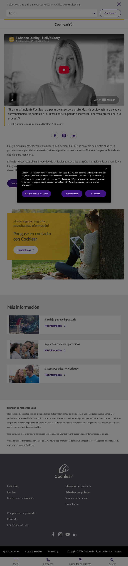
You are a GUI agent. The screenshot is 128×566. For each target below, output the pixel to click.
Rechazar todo (72, 194)
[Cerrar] (106, 168)
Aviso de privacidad (76, 182)
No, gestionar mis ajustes (36, 194)
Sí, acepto (95, 194)
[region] (64, 184)
